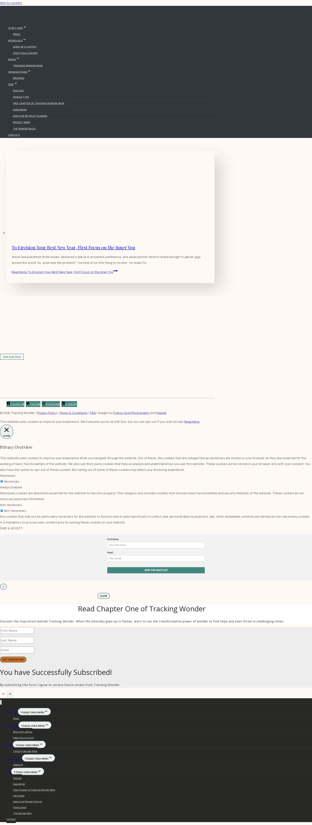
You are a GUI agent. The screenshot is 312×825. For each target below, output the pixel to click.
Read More (62, 272)
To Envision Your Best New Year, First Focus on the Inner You (73, 247)
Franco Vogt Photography (131, 413)
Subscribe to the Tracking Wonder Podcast (86, 325)
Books (9, 745)
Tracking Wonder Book (28, 65)
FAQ (93, 413)
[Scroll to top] (3, 694)
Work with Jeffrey (25, 46)
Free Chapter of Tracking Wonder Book (38, 103)
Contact (14, 134)
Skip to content (11, 3)
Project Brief (21, 122)
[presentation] (110, 193)
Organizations (14, 758)
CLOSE (103, 595)
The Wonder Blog (24, 128)
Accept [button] (178, 422)
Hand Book (20, 109)
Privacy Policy (47, 413)
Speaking (18, 78)
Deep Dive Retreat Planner (30, 115)
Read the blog (65, 319)
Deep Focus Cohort (25, 53)
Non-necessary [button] (11, 505)
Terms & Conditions (73, 413)
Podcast (18, 90)
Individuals (12, 725)
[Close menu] (1, 702)
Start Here (12, 712)
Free (8, 772)
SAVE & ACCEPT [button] (11, 528)
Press (16, 34)
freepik (161, 413)
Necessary (12, 481)
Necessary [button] (7, 475)
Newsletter (21, 96)
